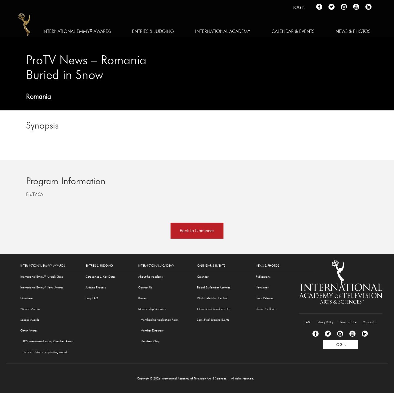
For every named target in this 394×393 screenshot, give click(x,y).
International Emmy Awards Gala (41, 276)
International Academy (222, 31)
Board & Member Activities (213, 287)
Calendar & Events (292, 31)
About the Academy (150, 277)
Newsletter (262, 287)
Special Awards (29, 320)
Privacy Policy (325, 322)
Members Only (150, 341)
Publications (263, 277)
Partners (143, 298)
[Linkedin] (365, 334)
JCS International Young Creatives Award (48, 341)
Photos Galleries (266, 309)
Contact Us (145, 287)
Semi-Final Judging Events (213, 320)
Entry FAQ (92, 298)
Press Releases (265, 298)
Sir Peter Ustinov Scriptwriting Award (45, 352)
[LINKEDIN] (368, 7)
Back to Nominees (197, 230)
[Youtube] (352, 334)
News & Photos (353, 31)
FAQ (308, 322)
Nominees (26, 298)
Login (299, 7)
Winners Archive (30, 309)
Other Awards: (29, 330)
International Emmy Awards (76, 31)
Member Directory (152, 330)
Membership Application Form (160, 320)
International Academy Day (214, 309)
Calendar (202, 277)
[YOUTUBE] (356, 7)
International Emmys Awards (24, 25)
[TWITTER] (331, 7)
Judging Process (96, 287)
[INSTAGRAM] (344, 7)
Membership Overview (152, 309)
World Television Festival (212, 298)
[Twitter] (328, 334)
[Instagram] (340, 334)
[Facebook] (315, 334)
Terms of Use (348, 322)
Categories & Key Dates (100, 277)
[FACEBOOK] (319, 7)
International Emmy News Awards (41, 287)
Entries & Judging (153, 31)
